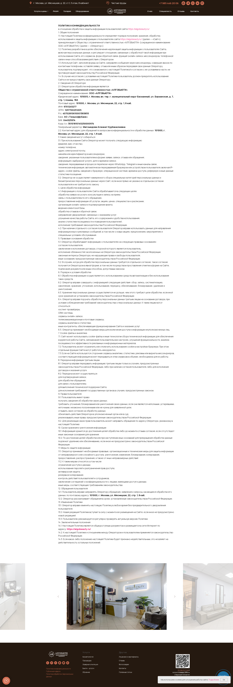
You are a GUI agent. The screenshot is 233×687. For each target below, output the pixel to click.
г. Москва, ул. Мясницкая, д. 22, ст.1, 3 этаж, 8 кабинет (61, 3)
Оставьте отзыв (183, 670)
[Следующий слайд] (174, 596)
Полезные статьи (125, 672)
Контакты (122, 668)
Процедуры (87, 660)
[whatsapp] (63, 662)
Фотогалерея (124, 664)
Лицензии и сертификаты (128, 657)
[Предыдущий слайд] (58, 596)
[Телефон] (47, 662)
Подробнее (213, 679)
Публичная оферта (53, 671)
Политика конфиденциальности (58, 668)
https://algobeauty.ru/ (139, 28)
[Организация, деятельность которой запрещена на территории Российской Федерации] (59, 662)
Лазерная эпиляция (90, 664)
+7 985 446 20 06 (169, 3)
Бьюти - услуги (88, 668)
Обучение (86, 672)
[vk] (55, 662)
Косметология (88, 657)
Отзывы (122, 660)
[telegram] (51, 662)
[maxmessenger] (67, 662)
